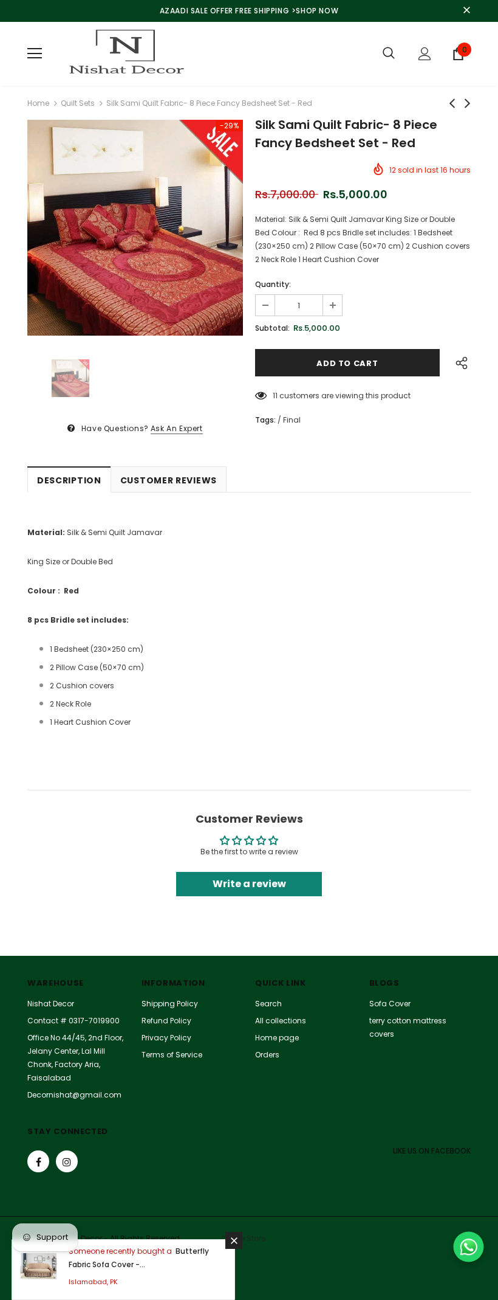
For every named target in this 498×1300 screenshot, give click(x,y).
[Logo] (124, 54)
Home (38, 103)
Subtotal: (272, 328)
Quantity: (273, 284)
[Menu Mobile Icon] (34, 53)
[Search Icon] (389, 53)
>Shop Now (315, 10)
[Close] (233, 1240)
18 (276, 395)
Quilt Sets (78, 103)
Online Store (243, 1238)
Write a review (249, 884)
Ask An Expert (177, 428)
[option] (135, 228)
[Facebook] (38, 1161)
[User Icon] (424, 53)
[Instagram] (67, 1161)
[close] (466, 11)
